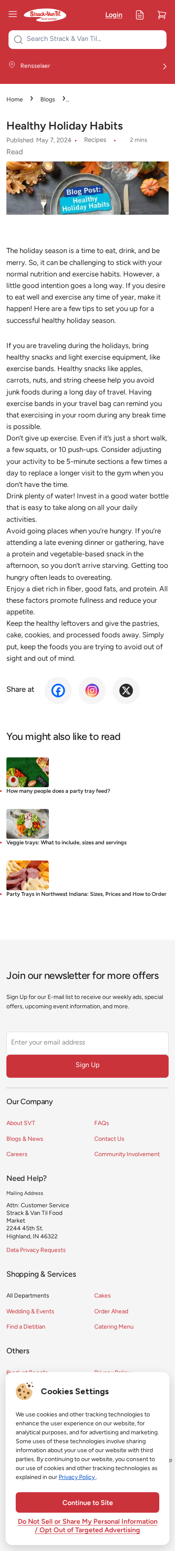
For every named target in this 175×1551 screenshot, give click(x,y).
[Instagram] (92, 690)
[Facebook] (58, 690)
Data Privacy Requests (36, 1250)
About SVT (20, 1123)
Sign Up (87, 1065)
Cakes (102, 1296)
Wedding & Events (30, 1312)
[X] (126, 690)
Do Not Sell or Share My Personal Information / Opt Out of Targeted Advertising (88, 1526)
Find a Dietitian (25, 1327)
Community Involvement (127, 1154)
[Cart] (162, 15)
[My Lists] (140, 15)
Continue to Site (87, 1503)
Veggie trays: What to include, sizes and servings (66, 843)
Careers (17, 1154)
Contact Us (109, 1139)
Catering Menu (114, 1327)
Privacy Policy (77, 1477)
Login (113, 15)
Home (14, 100)
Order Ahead (111, 1312)
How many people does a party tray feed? (58, 791)
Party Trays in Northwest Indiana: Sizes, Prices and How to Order (86, 894)
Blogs (47, 100)
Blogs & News (24, 1139)
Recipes (95, 140)
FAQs (101, 1123)
